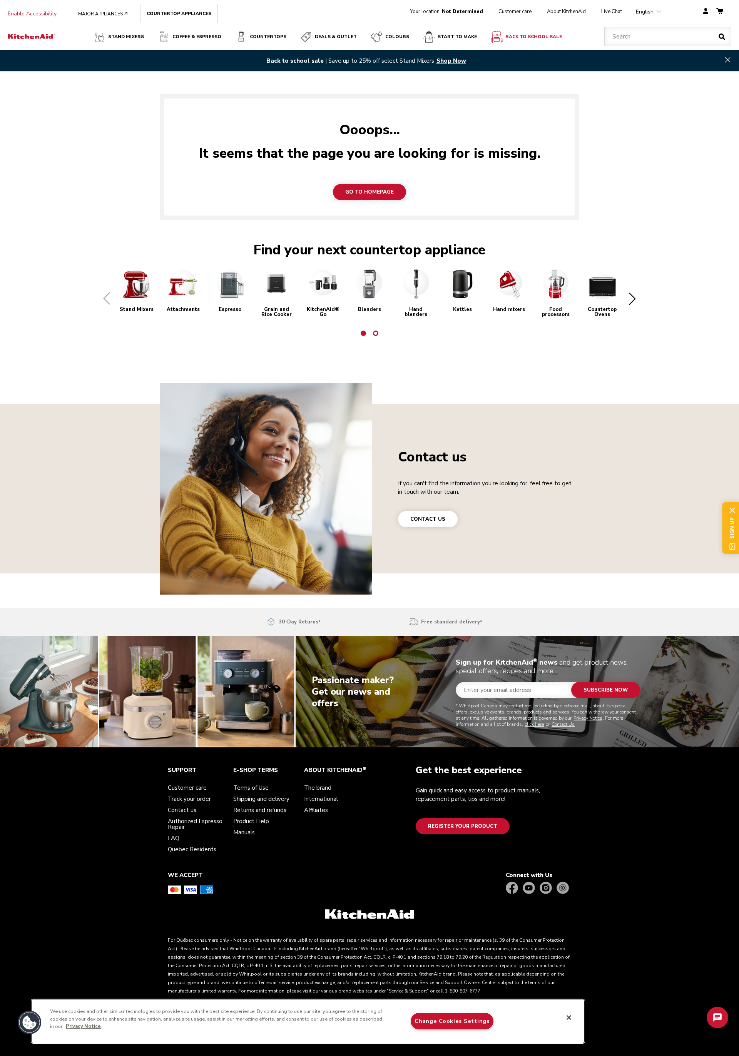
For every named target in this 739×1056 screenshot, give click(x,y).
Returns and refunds (259, 810)
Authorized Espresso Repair (195, 824)
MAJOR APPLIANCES (103, 14)
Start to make (457, 36)
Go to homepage (369, 192)
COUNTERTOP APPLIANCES (179, 13)
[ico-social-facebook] (512, 888)
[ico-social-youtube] (529, 888)
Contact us (432, 457)
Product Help (251, 821)
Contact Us (563, 724)
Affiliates (316, 810)
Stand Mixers (126, 36)
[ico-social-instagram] (545, 888)
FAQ (173, 838)
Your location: (446, 11)
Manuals (244, 832)
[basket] (720, 11)
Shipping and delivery (261, 799)
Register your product (462, 826)
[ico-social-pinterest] (562, 888)
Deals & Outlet (336, 36)
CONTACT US (427, 519)
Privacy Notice (587, 718)
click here (534, 724)
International (321, 799)
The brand (317, 788)
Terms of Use (251, 788)
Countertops (268, 36)
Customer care (515, 11)
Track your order (189, 799)
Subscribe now (606, 690)
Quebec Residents (192, 849)
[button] (103, 299)
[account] (705, 11)
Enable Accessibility (32, 14)
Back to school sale (533, 36)
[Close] (568, 1017)
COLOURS (397, 36)
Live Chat (611, 11)
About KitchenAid (566, 11)
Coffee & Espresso (196, 36)
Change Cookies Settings (452, 1021)
